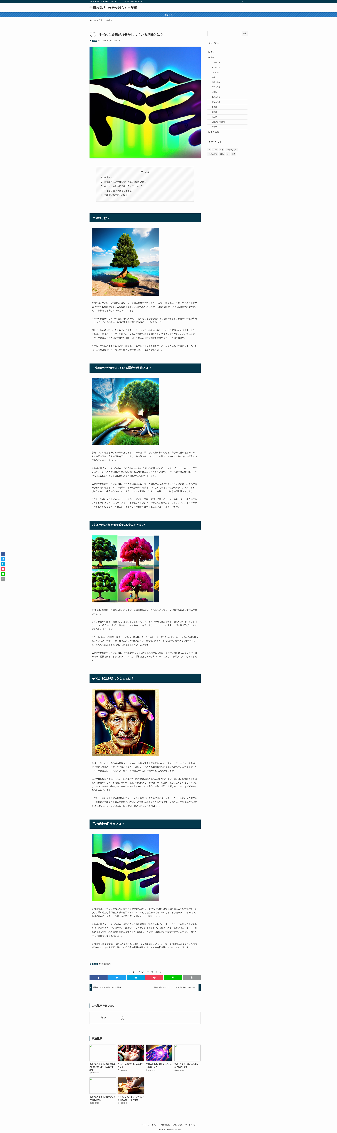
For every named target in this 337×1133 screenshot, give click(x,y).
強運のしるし (232, 150)
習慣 (233, 154)
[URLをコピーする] (192, 977)
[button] (99, 977)
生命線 (94, 41)
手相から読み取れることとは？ (119, 191)
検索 (245, 33)
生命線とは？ (110, 177)
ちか (103, 1017)
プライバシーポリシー (149, 1125)
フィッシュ (216, 63)
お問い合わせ (177, 1125)
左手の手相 (216, 87)
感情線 (214, 92)
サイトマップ (190, 1125)
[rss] (242, 1)
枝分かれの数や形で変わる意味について (123, 186)
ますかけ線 (216, 67)
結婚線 (214, 112)
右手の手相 (216, 82)
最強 (222, 154)
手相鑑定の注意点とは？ (115, 195)
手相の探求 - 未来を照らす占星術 (113, 7)
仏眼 (213, 77)
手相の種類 (106, 964)
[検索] (245, 1)
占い (212, 52)
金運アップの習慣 (218, 122)
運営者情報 (165, 1125)
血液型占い (215, 132)
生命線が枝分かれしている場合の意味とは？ (125, 182)
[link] (122, 1018)
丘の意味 (215, 72)
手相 (212, 57)
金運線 (214, 127)
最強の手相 (216, 102)
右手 (215, 150)
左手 (221, 150)
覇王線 (214, 117)
